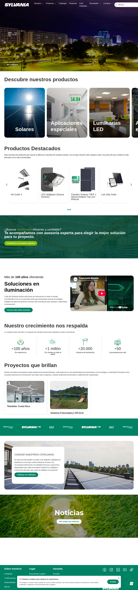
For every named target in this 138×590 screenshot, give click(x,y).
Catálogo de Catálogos (26, 475)
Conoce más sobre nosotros (18, 310)
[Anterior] (6, 185)
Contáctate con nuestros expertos (21, 243)
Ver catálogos (12, 65)
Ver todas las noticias (69, 521)
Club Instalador (83, 4)
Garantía (56, 574)
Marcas (7, 587)
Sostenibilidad (9, 582)
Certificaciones (10, 578)
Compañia (8, 574)
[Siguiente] (131, 185)
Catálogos (63, 3)
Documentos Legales (37, 574)
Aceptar (113, 582)
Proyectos (73, 3)
